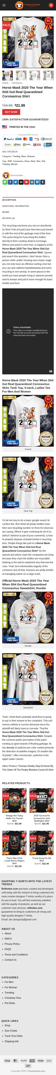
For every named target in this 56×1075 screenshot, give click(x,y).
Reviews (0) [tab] (8, 218)
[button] (4, 5)
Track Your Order (14, 1036)
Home (5, 83)
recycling (17, 528)
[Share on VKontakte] (31, 182)
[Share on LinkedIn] (37, 182)
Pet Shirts (10, 1003)
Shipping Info (12, 1041)
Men (38, 161)
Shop (7, 1025)
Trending (16, 83)
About (8, 933)
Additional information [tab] (15, 206)
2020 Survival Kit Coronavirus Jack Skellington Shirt (41, 818)
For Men (9, 982)
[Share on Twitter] (15, 182)
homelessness (33, 268)
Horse (27, 161)
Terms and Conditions (16, 954)
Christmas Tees (13, 998)
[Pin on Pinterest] (26, 182)
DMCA (8, 938)
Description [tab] (9, 200)
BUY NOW (11, 112)
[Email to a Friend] (21, 182)
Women (14, 164)
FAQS (8, 949)
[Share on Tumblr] (42, 182)
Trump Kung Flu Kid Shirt (41, 859)
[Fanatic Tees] (12, 175)
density (10, 747)
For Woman (11, 987)
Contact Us (10, 960)
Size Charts (11, 1030)
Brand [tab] (5, 212)
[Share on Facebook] (10, 182)
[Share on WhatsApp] (5, 182)
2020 (10, 161)
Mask (33, 161)
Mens (23, 156)
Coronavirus (18, 161)
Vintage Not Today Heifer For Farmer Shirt (14, 818)
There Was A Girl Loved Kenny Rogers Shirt (14, 861)
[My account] (51, 5)
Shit (43, 161)
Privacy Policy (12, 944)
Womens (31, 156)
